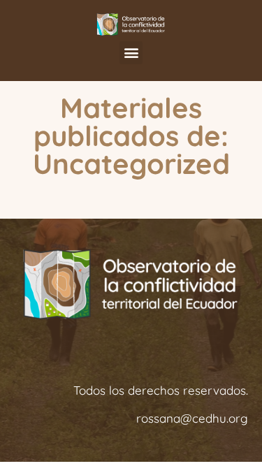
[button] (131, 52)
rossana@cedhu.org (192, 418)
